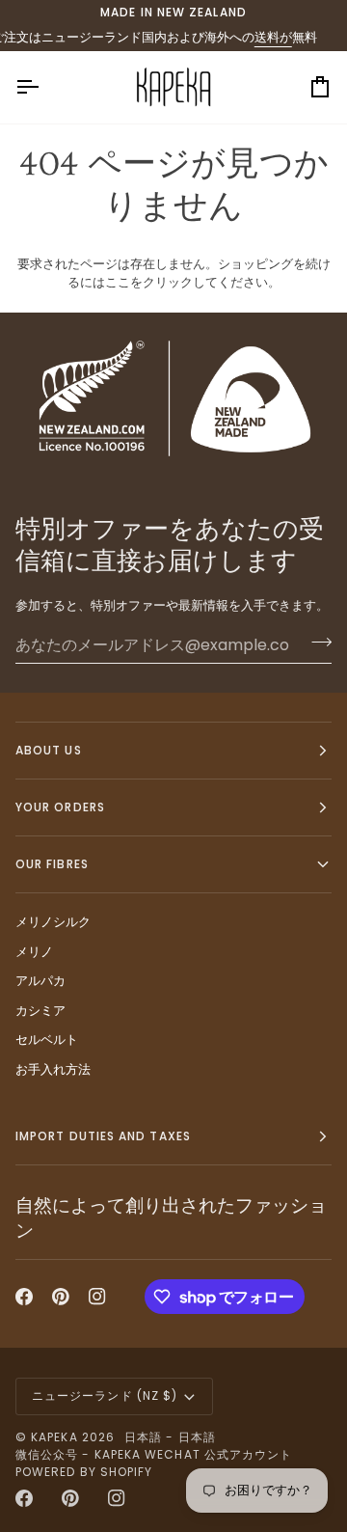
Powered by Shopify (83, 1472)
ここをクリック (149, 282)
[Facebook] (24, 1296)
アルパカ (40, 980)
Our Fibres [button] (52, 864)
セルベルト (46, 1039)
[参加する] (316, 642)
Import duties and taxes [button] (103, 1136)
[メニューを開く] (44, 87)
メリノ (34, 952)
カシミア (40, 1010)
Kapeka (54, 1437)
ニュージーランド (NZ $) (104, 1395)
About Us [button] (48, 750)
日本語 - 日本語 (170, 1437)
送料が (264, 37)
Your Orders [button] (60, 807)
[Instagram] (97, 1296)
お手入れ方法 (53, 1069)
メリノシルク (53, 922)
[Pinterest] (60, 1296)
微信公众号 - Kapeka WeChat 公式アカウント (153, 1454)
